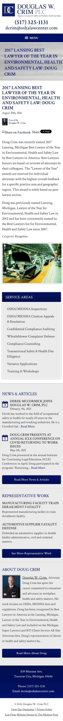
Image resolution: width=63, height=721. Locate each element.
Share (35, 132)
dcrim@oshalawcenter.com (31, 28)
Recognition (21, 236)
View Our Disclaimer (22, 709)
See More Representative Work (31, 553)
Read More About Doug (31, 653)
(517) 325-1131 (31, 22)
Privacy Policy (44, 709)
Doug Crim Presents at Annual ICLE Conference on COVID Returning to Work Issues (35, 440)
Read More (28, 426)
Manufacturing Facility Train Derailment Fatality (30, 505)
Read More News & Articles (31, 480)
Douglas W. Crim (34, 577)
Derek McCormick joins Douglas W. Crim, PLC (31, 403)
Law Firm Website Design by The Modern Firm (31, 715)
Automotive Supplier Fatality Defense (29, 526)
